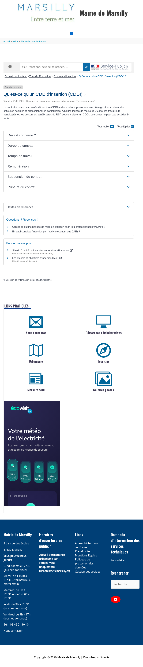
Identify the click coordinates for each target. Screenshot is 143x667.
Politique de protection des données (84, 563)
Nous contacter (36, 332)
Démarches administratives (104, 332)
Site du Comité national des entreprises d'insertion (41, 250)
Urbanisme (36, 361)
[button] (69, 135)
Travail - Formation (40, 76)
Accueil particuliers (16, 76)
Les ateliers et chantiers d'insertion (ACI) (35, 257)
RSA (58, 114)
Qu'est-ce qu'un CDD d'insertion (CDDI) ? (102, 76)
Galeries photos (103, 390)
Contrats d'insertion (65, 76)
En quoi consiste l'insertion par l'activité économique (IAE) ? (46, 231)
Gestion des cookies (87, 572)
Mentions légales (86, 555)
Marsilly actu (36, 390)
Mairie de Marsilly (104, 13)
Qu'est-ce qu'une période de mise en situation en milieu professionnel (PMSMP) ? (58, 226)
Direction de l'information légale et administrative (29, 280)
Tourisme (103, 361)
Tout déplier (124, 126)
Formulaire (118, 560)
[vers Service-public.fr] (109, 67)
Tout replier (103, 126)
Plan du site (82, 551)
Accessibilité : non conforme (86, 545)
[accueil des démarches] (10, 66)
